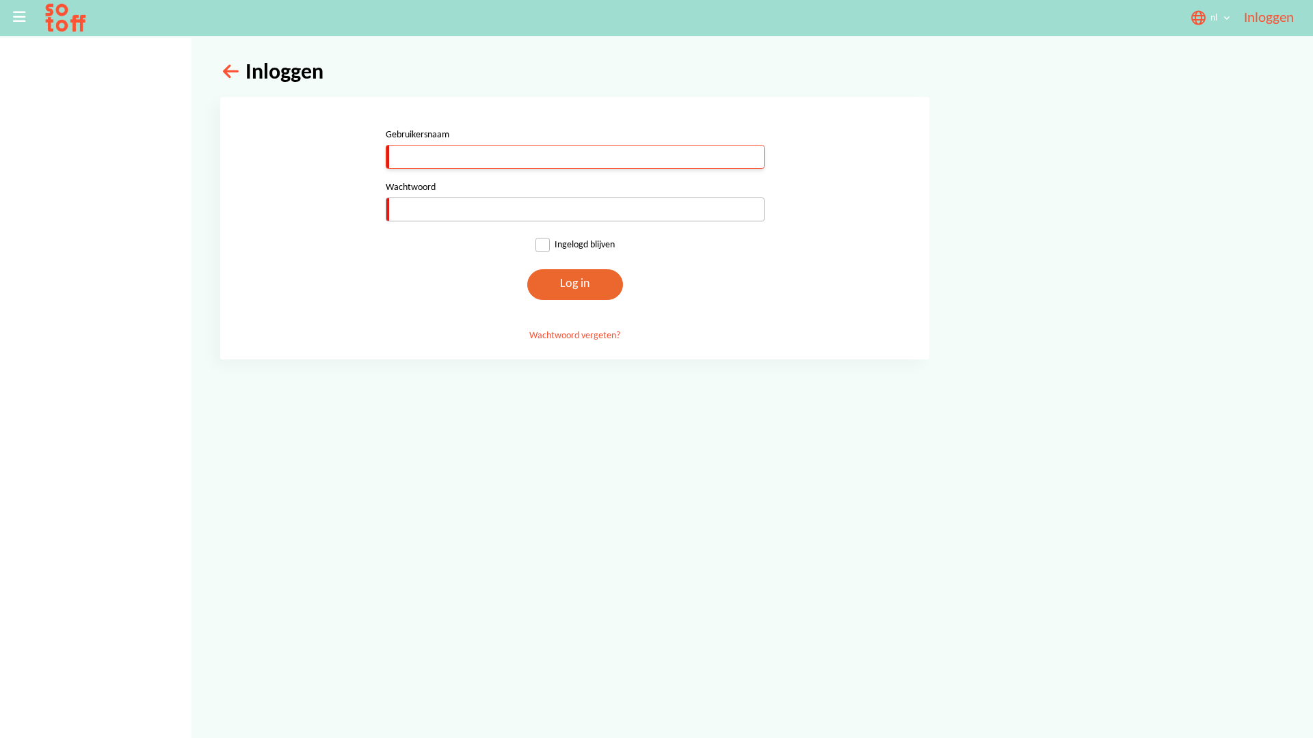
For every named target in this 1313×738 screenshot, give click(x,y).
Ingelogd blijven (585, 245)
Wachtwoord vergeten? (574, 336)
